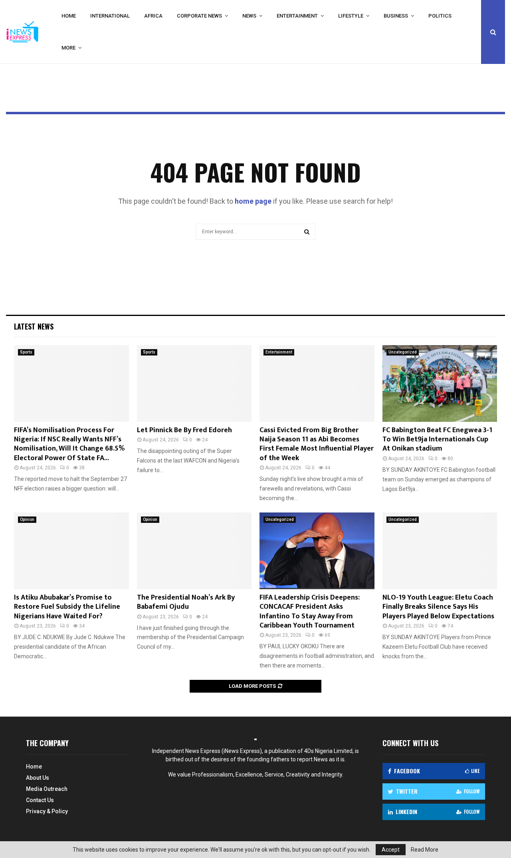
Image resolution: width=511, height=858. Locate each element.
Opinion (27, 519)
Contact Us (40, 800)
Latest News (33, 326)
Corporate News (199, 16)
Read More (424, 849)
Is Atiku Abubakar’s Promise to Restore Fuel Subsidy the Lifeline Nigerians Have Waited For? (67, 607)
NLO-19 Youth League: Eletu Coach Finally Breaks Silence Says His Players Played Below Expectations (438, 607)
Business (396, 16)
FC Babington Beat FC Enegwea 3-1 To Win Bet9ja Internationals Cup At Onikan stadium (437, 439)
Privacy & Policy (47, 811)
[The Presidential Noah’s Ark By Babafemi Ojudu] (194, 550)
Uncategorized (402, 352)
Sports (26, 352)
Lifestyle (350, 16)
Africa (153, 16)
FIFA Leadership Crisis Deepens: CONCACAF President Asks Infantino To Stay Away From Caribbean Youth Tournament (309, 612)
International (110, 16)
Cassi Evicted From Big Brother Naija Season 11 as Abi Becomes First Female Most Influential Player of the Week (316, 444)
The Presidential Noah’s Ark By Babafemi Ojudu (186, 602)
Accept (391, 849)
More (68, 48)
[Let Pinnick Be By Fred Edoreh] (194, 383)
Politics (440, 16)
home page (253, 201)
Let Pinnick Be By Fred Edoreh (184, 430)
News (249, 16)
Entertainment (297, 16)
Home (68, 16)
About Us (37, 778)
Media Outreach (46, 789)
